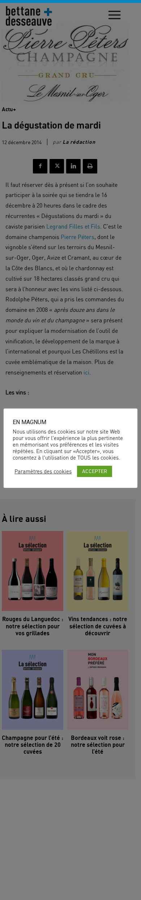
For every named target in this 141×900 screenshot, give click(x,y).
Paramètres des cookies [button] (43, 471)
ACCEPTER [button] (94, 471)
